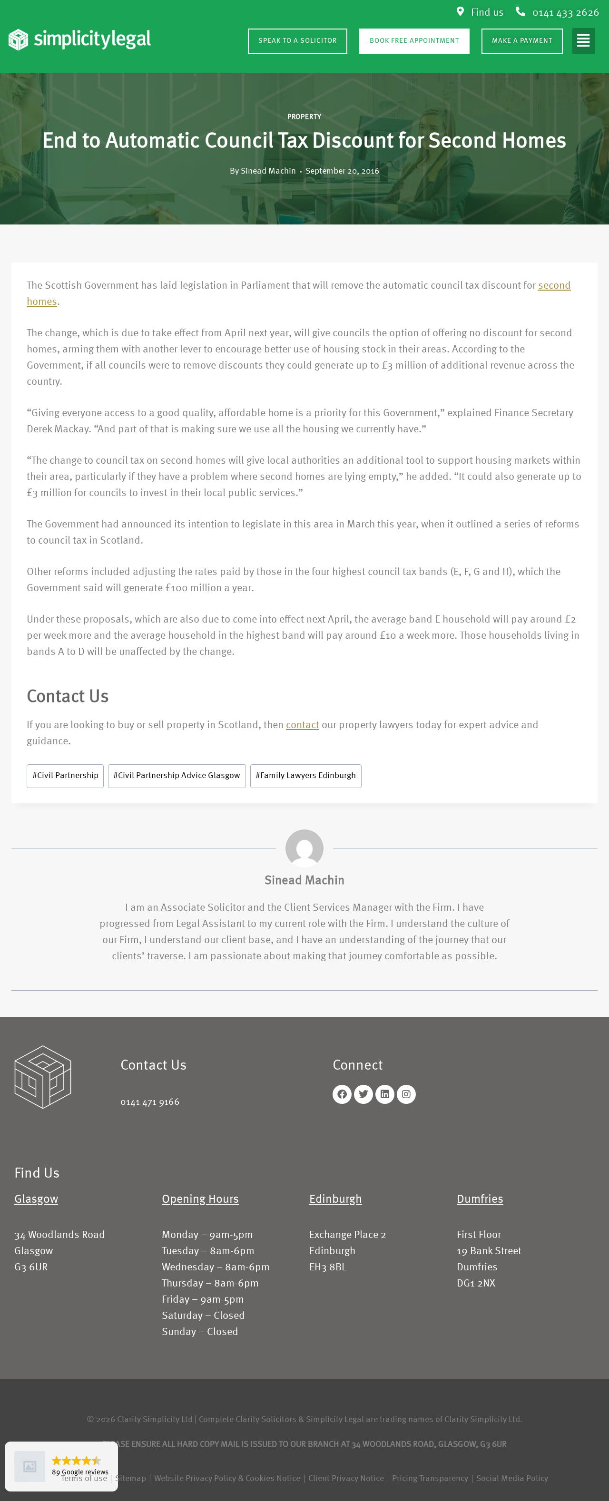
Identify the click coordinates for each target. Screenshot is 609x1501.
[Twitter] (363, 1094)
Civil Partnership (65, 776)
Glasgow (36, 1200)
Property (304, 117)
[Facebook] (342, 1094)
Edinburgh (335, 1200)
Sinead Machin (268, 171)
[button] (583, 41)
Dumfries (480, 1200)
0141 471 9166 (150, 1102)
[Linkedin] (384, 1094)
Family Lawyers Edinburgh (305, 776)
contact (302, 725)
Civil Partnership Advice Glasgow (176, 776)
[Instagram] (406, 1094)
